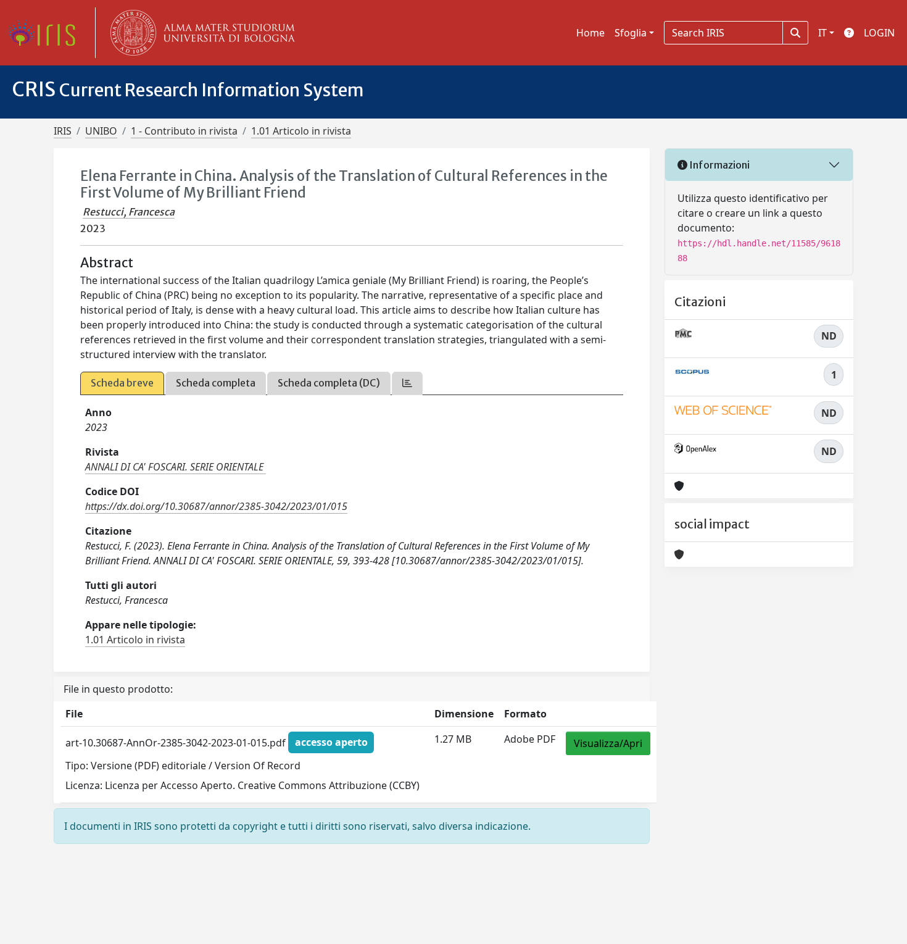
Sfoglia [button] (631, 33)
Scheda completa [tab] (215, 383)
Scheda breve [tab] (122, 383)
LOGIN (879, 33)
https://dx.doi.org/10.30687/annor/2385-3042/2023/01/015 (216, 506)
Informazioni (718, 165)
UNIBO (101, 131)
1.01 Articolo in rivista (301, 131)
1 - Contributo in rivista (184, 131)
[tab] (407, 383)
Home (590, 33)
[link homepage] (46, 32)
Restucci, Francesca (129, 212)
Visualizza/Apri (608, 743)
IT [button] (822, 33)
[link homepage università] (200, 32)
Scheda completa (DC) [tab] (329, 383)
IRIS (63, 131)
